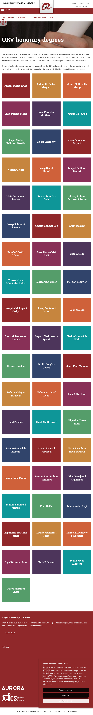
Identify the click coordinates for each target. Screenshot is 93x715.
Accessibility (72, 711)
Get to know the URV (22, 18)
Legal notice (46, 711)
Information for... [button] (81, 6)
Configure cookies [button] (66, 701)
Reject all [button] (65, 695)
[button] (89, 9)
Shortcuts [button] (84, 3)
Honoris (51, 18)
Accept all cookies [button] (66, 690)
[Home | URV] (46, 7)
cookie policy (72, 681)
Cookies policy (59, 711)
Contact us (10, 632)
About (10, 18)
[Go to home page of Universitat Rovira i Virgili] (18, 3)
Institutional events (39, 18)
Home (4, 18)
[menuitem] (3, 654)
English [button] (74, 3)
